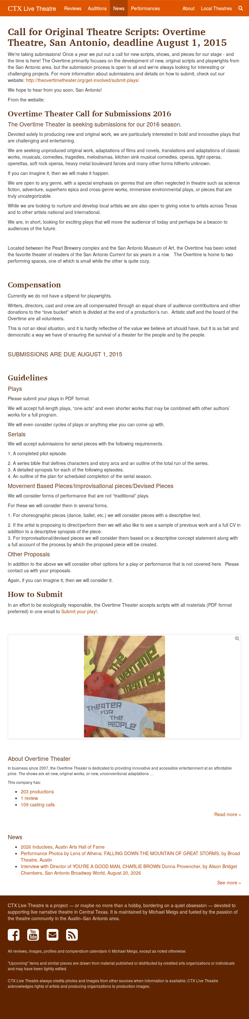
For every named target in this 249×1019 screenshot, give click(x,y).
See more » (229, 882)
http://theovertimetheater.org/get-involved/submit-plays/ (82, 80)
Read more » (227, 814)
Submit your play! (79, 611)
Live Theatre (32, 8)
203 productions (37, 791)
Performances (145, 8)
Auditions (97, 8)
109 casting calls (38, 804)
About (189, 8)
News (118, 8)
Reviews (72, 8)
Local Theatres (216, 8)
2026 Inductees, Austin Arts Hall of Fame (63, 846)
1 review (29, 798)
